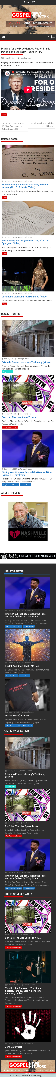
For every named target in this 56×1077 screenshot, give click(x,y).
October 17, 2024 (13, 1043)
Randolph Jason (25, 58)
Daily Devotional (11, 676)
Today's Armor (25, 485)
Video (4, 115)
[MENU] (53, 37)
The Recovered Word (10, 427)
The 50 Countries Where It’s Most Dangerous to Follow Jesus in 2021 (13, 126)
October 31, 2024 (10, 181)
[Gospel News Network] (3, 36)
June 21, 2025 (9, 359)
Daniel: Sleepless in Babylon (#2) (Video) (42, 124)
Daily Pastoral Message (10, 485)
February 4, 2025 (10, 414)
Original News (7, 372)
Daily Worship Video (13, 725)
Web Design (15, 1075)
